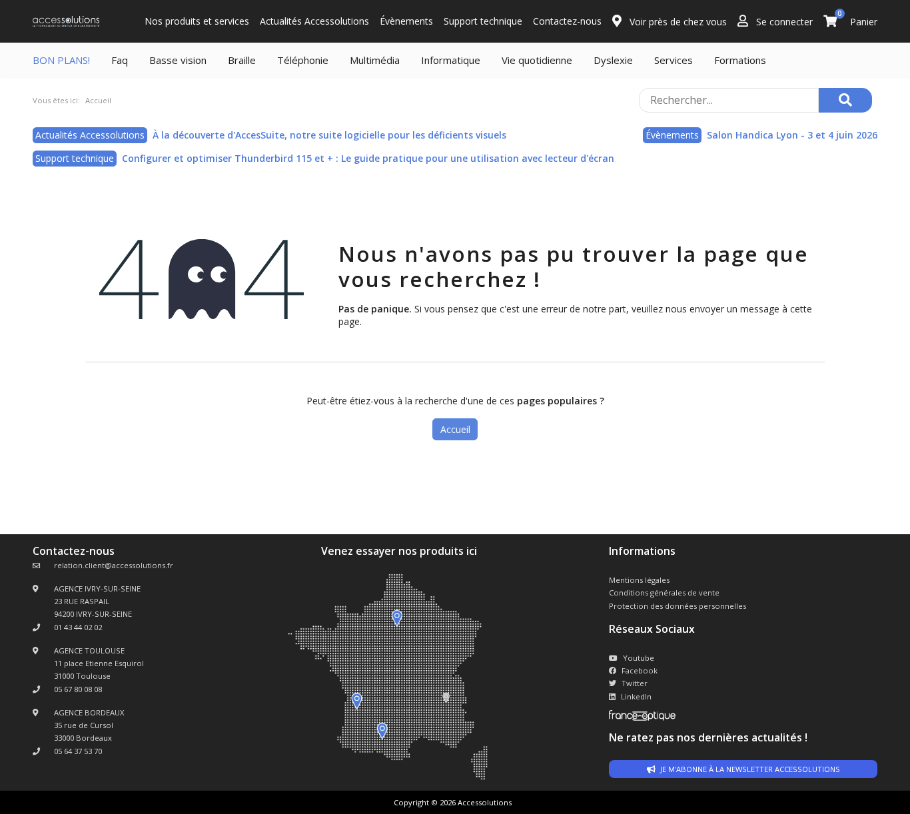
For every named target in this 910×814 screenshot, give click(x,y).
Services (673, 60)
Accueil (455, 429)
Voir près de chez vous (677, 21)
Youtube (638, 658)
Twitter (635, 683)
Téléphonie (302, 60)
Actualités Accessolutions (314, 21)
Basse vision (178, 60)
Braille (242, 60)
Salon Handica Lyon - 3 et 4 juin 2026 (792, 135)
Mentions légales (639, 580)
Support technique (483, 21)
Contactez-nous (567, 21)
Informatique (450, 60)
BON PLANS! (61, 60)
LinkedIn (636, 696)
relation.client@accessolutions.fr (113, 565)
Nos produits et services (197, 21)
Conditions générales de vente (664, 593)
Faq (119, 60)
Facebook (640, 670)
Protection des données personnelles (677, 606)
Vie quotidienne (537, 60)
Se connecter (783, 21)
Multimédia (375, 60)
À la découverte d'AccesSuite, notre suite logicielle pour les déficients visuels (329, 135)
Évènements (406, 21)
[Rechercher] (845, 100)
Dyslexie (613, 60)
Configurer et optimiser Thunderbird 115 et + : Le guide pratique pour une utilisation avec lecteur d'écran (368, 158)
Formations (740, 60)
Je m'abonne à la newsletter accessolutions (749, 769)
